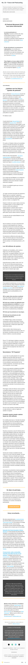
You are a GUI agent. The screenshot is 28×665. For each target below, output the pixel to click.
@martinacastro (7, 616)
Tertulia (4, 549)
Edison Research (20, 169)
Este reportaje (10, 566)
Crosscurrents (6, 556)
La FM (18, 67)
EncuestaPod (9, 138)
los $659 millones (16, 162)
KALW (9, 611)
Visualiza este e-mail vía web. (9, 11)
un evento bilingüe (19, 519)
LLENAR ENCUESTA (14, 506)
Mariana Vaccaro (16, 623)
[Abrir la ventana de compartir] (25, 662)
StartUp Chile (13, 123)
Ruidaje (13, 55)
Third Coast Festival (7, 522)
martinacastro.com (17, 616)
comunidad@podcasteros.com (16, 78)
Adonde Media (16, 121)
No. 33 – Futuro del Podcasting (12, 2)
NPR (5, 611)
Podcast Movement (15, 93)
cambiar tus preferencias (13, 656)
